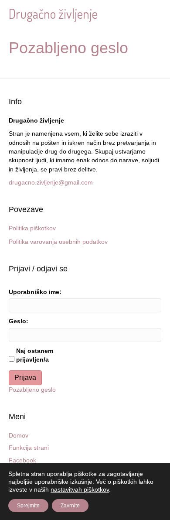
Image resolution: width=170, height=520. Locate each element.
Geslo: (18, 321)
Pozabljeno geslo (32, 389)
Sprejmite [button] (28, 506)
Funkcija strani (29, 447)
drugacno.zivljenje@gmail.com (51, 182)
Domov (18, 435)
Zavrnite (70, 506)
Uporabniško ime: (35, 291)
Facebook (22, 460)
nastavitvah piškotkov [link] (80, 489)
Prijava (25, 377)
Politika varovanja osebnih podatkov (58, 241)
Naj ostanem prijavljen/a (34, 355)
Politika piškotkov (32, 228)
